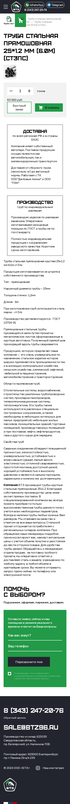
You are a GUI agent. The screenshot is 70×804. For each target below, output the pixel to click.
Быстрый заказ (19, 107)
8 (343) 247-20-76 (35, 9)
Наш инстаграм (53, 768)
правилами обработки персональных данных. (37, 677)
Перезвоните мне (29, 662)
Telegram (57, 5)
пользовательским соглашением (30, 676)
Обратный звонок (15, 717)
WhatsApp (36, 5)
